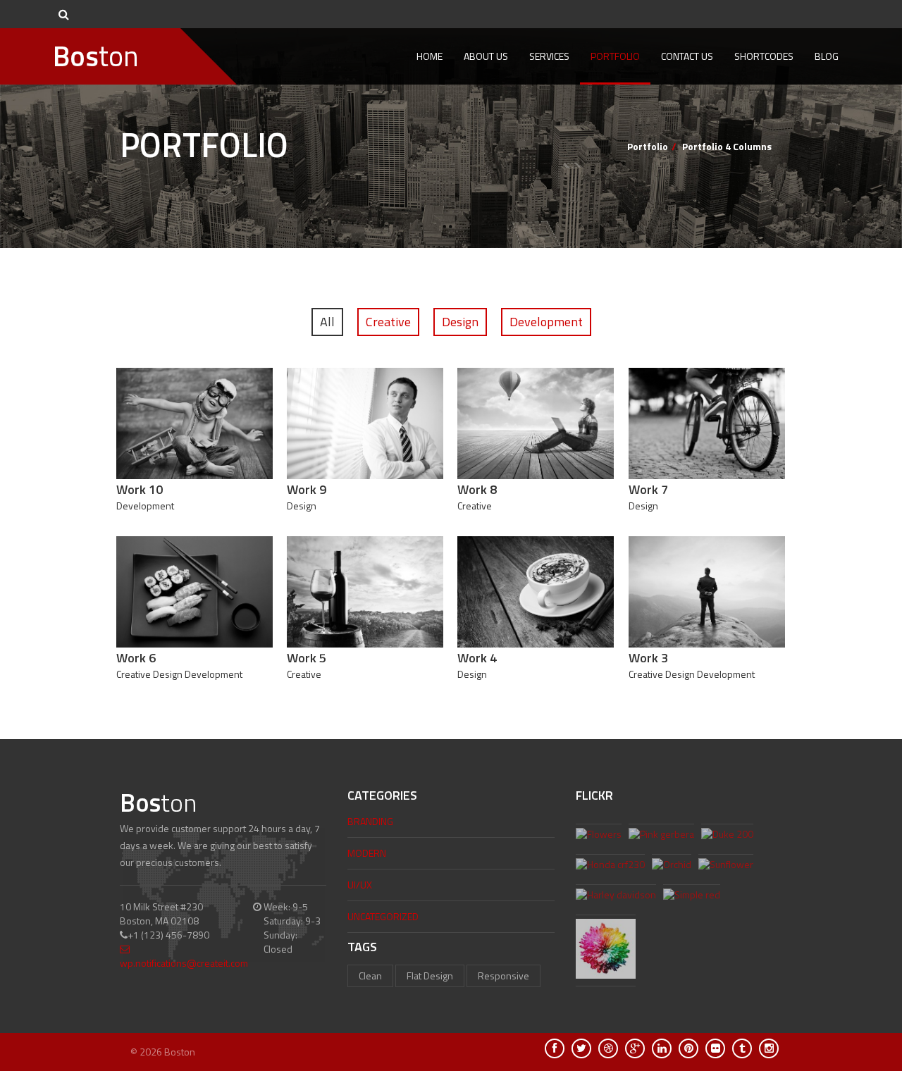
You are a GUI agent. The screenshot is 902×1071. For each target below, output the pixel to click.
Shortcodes (763, 56)
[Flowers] (599, 835)
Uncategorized (383, 916)
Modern (366, 853)
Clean (370, 975)
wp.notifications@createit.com (184, 962)
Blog (827, 56)
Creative (388, 321)
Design (460, 321)
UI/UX (359, 884)
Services (549, 56)
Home (429, 56)
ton (96, 56)
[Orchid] (671, 866)
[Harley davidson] (616, 896)
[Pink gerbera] (661, 835)
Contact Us (687, 56)
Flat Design (430, 975)
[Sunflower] (725, 866)
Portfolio (615, 56)
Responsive (503, 975)
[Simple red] (691, 896)
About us (486, 56)
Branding (370, 821)
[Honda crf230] (610, 866)
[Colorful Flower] (606, 950)
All (327, 321)
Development (546, 321)
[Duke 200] (727, 835)
